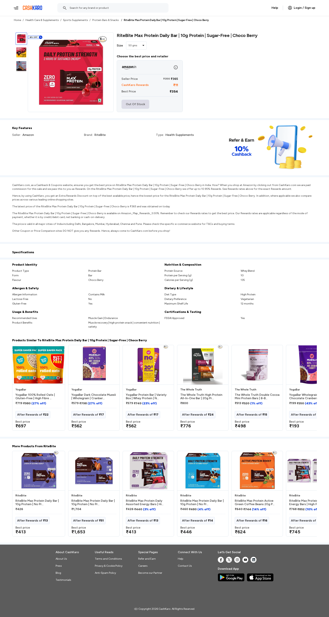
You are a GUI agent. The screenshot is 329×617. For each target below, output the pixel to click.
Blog (58, 573)
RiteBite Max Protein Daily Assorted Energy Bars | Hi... (144, 502)
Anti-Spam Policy (105, 573)
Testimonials (63, 580)
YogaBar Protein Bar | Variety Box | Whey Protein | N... (146, 396)
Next (306, 389)
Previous (20, 389)
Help (275, 8)
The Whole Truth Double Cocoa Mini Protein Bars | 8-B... (257, 396)
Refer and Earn (147, 558)
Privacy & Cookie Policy (108, 565)
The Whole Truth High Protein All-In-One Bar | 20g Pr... (201, 396)
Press (59, 565)
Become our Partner (150, 573)
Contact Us (185, 565)
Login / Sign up (304, 8)
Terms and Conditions (108, 558)
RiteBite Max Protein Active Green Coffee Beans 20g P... (254, 502)
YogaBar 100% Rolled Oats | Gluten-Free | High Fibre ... (35, 396)
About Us (61, 558)
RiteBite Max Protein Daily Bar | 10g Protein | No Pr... (37, 502)
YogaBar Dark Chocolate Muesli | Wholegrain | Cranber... (93, 396)
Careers (143, 565)
